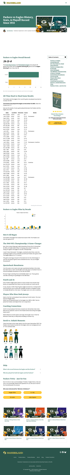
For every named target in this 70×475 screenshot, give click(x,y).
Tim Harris (12, 397)
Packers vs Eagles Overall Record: (55, 61)
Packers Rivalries (31, 457)
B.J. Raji (32, 392)
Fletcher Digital (37, 470)
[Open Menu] (66, 3)
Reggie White (12, 392)
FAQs (51, 84)
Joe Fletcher (10, 30)
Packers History (21, 457)
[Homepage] (12, 3)
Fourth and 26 (54, 76)
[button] (57, 57)
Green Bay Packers (10, 65)
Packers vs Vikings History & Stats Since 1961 (12, 420)
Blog (43, 457)
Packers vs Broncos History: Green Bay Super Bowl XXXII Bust (35, 420)
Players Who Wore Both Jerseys (55, 78)
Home (15, 457)
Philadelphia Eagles (24, 65)
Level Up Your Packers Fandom (58, 123)
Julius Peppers (32, 397)
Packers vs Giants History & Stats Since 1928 (35, 439)
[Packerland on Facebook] (63, 452)
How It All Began (54, 70)
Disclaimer (38, 466)
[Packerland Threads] (61, 452)
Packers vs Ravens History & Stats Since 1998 (57, 420)
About (38, 457)
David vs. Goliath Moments (57, 82)
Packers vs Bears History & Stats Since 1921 (56, 439)
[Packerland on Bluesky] (65, 452)
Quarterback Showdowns (57, 75)
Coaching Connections (57, 81)
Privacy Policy (32, 466)
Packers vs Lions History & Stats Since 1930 (13, 439)
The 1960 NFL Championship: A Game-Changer (58, 72)
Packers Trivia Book (50, 457)
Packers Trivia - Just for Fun (58, 86)
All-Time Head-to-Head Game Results (57, 64)
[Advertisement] (35, 42)
